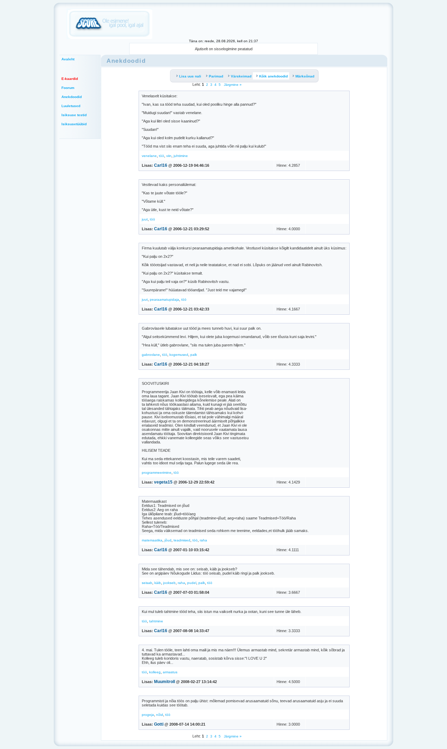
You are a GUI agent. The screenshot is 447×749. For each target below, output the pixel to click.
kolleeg (155, 672)
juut (145, 219)
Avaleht (67, 59)
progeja (148, 715)
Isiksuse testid (74, 115)
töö (161, 156)
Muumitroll (164, 681)
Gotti (158, 724)
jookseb (169, 583)
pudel (191, 583)
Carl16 (160, 165)
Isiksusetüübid (74, 124)
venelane (149, 156)
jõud (167, 540)
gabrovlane (151, 355)
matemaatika (152, 540)
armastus (170, 672)
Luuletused (70, 106)
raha (203, 540)
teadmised (182, 540)
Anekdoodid (71, 97)
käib (157, 583)
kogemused (178, 355)
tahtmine (156, 621)
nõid (159, 715)
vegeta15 (163, 482)
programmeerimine (156, 472)
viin (168, 156)
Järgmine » (232, 85)
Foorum (67, 88)
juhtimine (181, 156)
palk (193, 355)
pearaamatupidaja (164, 299)
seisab (147, 583)
